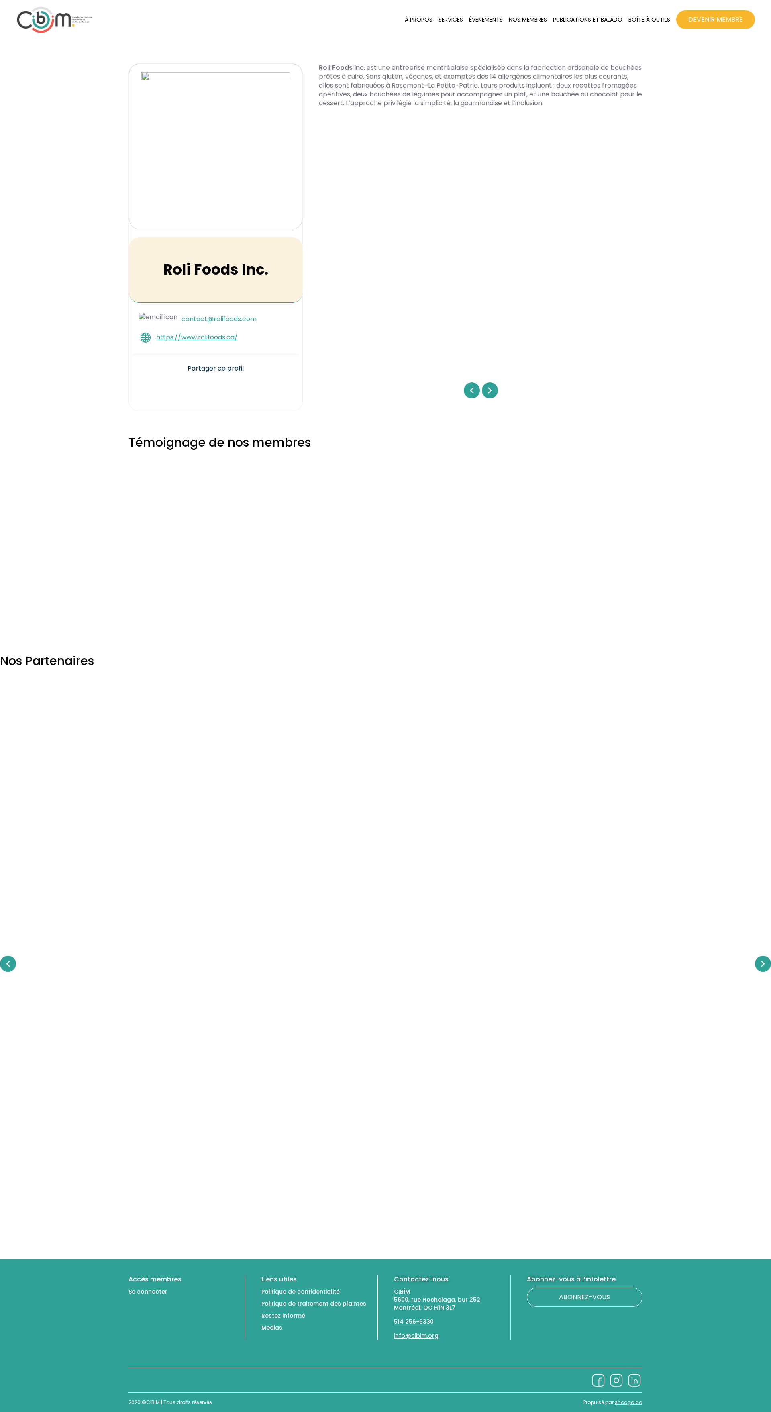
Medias (271, 1328)
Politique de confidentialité (300, 1292)
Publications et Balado (587, 20)
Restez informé (283, 1316)
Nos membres (528, 20)
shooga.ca (628, 1402)
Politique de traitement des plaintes (313, 1304)
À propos (418, 20)
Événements (486, 20)
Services (451, 20)
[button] (194, 388)
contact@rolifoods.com (219, 319)
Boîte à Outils (649, 20)
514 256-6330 (414, 1322)
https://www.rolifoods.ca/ (197, 337)
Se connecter (147, 1292)
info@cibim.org (416, 1336)
